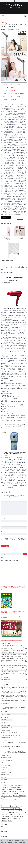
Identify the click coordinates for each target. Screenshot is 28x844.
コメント (4, 500)
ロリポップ (15, 816)
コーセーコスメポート (14, 797)
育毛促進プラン (4, 767)
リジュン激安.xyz (14, 5)
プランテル (19, 810)
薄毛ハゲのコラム (5, 777)
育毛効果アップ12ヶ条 (6, 772)
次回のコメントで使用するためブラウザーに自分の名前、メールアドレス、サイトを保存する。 (14, 539)
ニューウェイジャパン (16, 806)
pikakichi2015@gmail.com (7, 29)
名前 (3, 518)
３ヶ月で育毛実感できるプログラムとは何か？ (11, 735)
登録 (2, 826)
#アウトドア (5, 785)
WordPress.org (4, 836)
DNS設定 (4, 789)
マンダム (11, 812)
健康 (4, 818)
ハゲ (12, 810)
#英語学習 (5, 787)
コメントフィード (5, 833)
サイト (3, 531)
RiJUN (17, 789)
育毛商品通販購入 (5, 774)
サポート (4, 799)
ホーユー (4, 812)
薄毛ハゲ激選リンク (5, 677)
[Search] (26, 16)
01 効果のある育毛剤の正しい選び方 (9, 732)
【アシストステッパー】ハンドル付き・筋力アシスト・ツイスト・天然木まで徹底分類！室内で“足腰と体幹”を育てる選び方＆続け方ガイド (13, 647)
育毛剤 (4, 820)
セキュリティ (21, 799)
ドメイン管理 (5, 806)
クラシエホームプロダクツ (19, 795)
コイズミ (4, 797)
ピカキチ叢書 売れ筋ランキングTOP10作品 (10, 682)
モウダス (4, 814)
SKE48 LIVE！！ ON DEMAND (9, 791)
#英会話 (20, 785)
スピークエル (12, 799)
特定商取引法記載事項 (6, 757)
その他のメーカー (6, 793)
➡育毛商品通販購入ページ (7, 730)
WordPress (22, 842)
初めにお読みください (6, 679)
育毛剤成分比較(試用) (6, 770)
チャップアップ (6, 802)
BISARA (13, 87)
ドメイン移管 (13, 804)
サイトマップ (4, 740)
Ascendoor (9, 842)
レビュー (19, 814)
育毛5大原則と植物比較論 (6, 760)
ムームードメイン (21, 812)
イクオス (15, 793)
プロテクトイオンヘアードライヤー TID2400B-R (13, 308)
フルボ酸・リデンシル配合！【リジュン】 (11, 640)
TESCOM (21, 791)
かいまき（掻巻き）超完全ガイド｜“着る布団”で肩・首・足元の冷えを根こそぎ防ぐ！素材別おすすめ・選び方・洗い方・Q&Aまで (13, 660)
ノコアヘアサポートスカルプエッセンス (11, 808)
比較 (9, 818)
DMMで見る (6, 217)
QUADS (13, 90)
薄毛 (10, 820)
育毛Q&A (3, 762)
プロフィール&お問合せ (6, 748)
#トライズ (13, 785)
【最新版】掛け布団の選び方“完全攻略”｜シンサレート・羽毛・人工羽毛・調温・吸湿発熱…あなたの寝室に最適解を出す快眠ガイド (13, 702)
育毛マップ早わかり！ (6, 765)
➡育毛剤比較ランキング (6, 727)
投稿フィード (4, 831)
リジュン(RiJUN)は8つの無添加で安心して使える (13, 277)
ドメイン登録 (5, 804)
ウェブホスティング (6, 795)
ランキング (12, 814)
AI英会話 (12, 787)
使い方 (22, 816)
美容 (15, 818)
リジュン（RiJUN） (5, 22)
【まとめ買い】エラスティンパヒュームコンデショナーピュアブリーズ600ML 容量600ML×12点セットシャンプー (13, 453)
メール (3, 525)
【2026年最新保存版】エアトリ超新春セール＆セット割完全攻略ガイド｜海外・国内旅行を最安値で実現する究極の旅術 (14, 673)
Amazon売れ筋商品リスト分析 (7, 737)
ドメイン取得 (14, 802)
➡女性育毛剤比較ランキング (7, 725)
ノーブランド (5, 810)
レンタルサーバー (6, 816)
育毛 (20, 818)
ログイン (3, 829)
